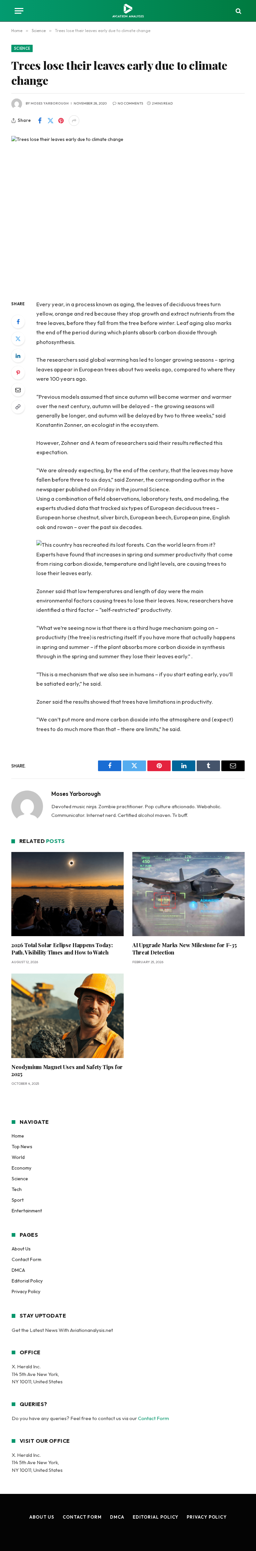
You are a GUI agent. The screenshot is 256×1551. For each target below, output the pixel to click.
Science (22, 48)
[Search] (237, 10)
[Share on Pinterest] (61, 120)
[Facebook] (18, 321)
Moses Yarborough (50, 103)
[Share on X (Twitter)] (50, 120)
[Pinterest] (18, 372)
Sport (18, 1200)
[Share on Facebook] (40, 120)
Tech (17, 1189)
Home (18, 1136)
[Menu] (19, 10)
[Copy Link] (18, 406)
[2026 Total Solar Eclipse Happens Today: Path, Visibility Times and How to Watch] (67, 894)
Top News (22, 1147)
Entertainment (27, 1211)
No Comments (130, 103)
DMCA (18, 1270)
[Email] (18, 389)
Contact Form (26, 1259)
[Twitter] (18, 338)
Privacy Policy (26, 1291)
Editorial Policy (27, 1281)
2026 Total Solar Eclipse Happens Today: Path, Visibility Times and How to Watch (62, 948)
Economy (21, 1168)
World (18, 1157)
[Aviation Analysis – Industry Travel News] (128, 11)
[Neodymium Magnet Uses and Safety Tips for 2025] (67, 1016)
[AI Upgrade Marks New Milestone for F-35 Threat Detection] (188, 894)
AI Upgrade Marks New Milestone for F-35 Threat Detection (184, 948)
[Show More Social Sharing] (74, 120)
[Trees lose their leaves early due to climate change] (128, 212)
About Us (21, 1249)
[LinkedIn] (18, 355)
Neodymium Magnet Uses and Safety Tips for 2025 (67, 1070)
